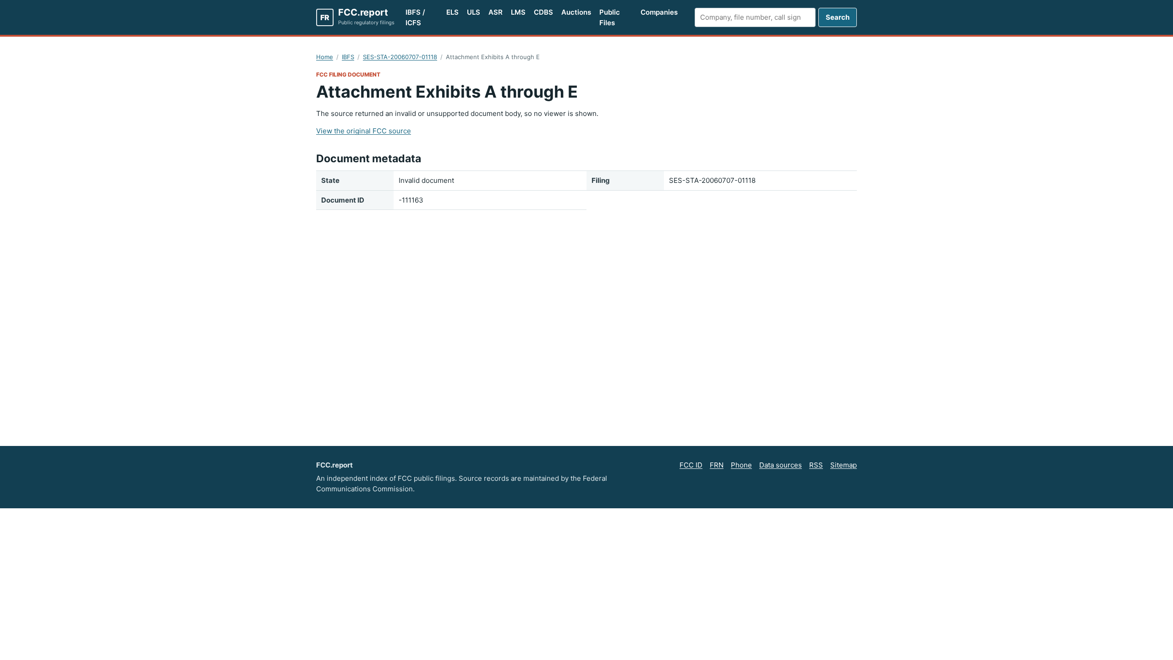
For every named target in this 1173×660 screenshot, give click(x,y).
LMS (518, 12)
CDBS (543, 12)
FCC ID (691, 465)
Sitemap (843, 465)
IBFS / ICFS (415, 17)
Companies (659, 12)
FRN (717, 465)
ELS (452, 12)
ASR (495, 12)
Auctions (576, 12)
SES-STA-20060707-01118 (400, 56)
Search (838, 17)
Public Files (609, 17)
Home (324, 56)
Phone (741, 465)
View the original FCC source (363, 130)
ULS (473, 12)
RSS (816, 465)
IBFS (348, 56)
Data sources (780, 465)
